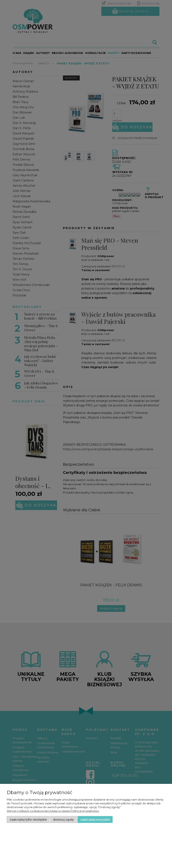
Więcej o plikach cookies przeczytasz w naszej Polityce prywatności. (53, 810)
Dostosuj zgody (63, 819)
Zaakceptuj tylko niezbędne (28, 819)
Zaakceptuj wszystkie (95, 819)
